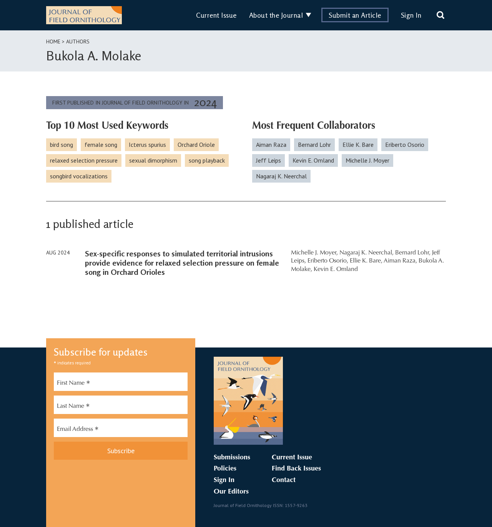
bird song (61, 144)
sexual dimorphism (153, 160)
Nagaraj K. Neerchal (281, 176)
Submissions (232, 457)
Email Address (78, 430)
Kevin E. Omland (313, 160)
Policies (225, 468)
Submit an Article (355, 15)
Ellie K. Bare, (366, 261)
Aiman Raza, (400, 261)
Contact (284, 480)
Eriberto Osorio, (328, 261)
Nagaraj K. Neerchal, (366, 253)
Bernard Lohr (314, 144)
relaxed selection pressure (84, 160)
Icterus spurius (147, 144)
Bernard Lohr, (412, 253)
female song (101, 144)
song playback (207, 160)
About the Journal (276, 15)
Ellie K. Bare (358, 144)
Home (53, 41)
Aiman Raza (271, 144)
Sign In (411, 15)
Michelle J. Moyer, (314, 253)
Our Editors (231, 492)
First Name (73, 384)
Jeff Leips (268, 160)
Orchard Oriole (196, 144)
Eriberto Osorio (404, 144)
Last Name (73, 407)
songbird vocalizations (79, 176)
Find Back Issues (296, 468)
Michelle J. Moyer (367, 160)
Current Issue (216, 15)
